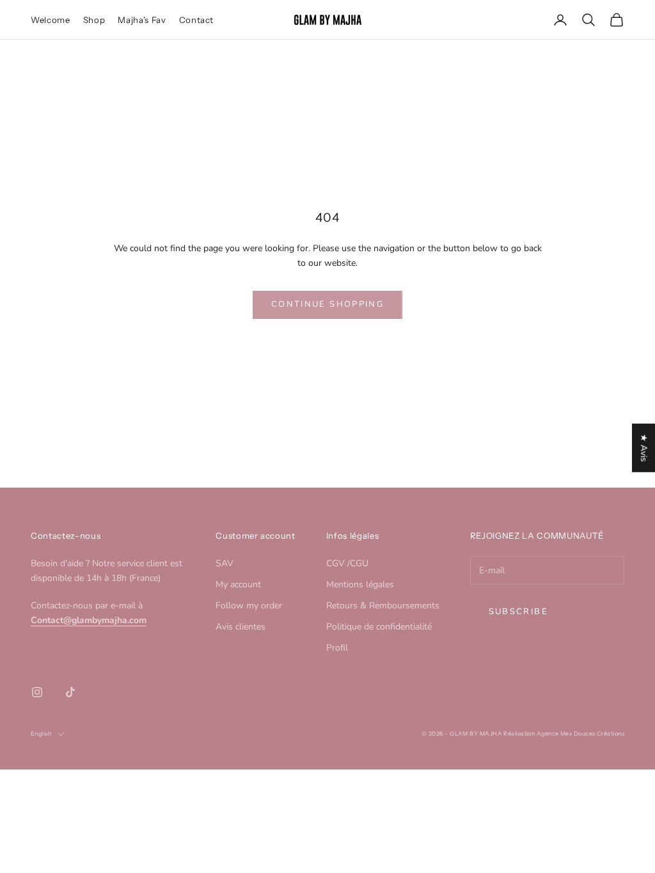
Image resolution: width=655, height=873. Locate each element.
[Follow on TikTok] (70, 692)
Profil (337, 648)
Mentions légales (360, 584)
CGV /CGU (347, 563)
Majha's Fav (142, 20)
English (41, 733)
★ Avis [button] (644, 448)
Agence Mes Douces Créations (580, 733)
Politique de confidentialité (379, 627)
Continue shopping (327, 304)
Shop (94, 20)
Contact (196, 20)
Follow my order (249, 605)
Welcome (50, 20)
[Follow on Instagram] (37, 692)
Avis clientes (240, 627)
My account (238, 584)
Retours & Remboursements (382, 605)
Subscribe (518, 611)
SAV (224, 563)
